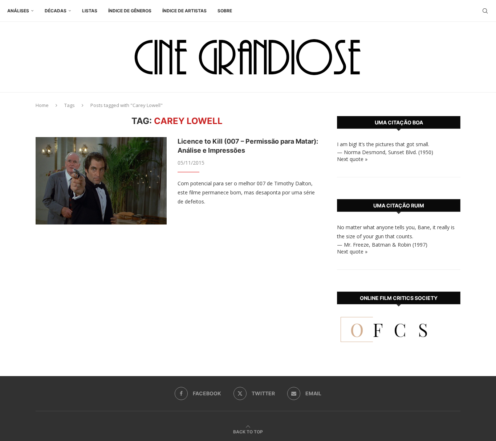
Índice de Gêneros (129, 10)
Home (42, 105)
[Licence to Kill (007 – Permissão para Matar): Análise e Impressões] (101, 180)
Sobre (224, 10)
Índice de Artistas (184, 10)
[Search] (485, 10)
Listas (89, 10)
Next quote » (352, 159)
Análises (18, 10)
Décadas (55, 10)
